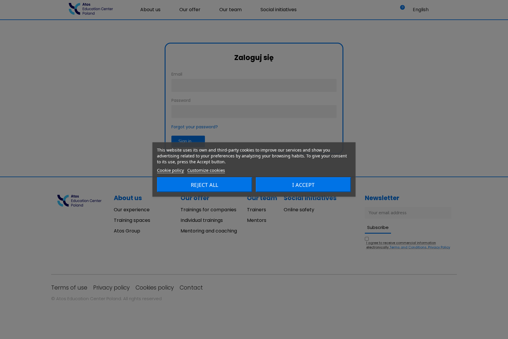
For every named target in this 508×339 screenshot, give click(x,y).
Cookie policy (170, 170)
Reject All (204, 184)
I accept (303, 184)
